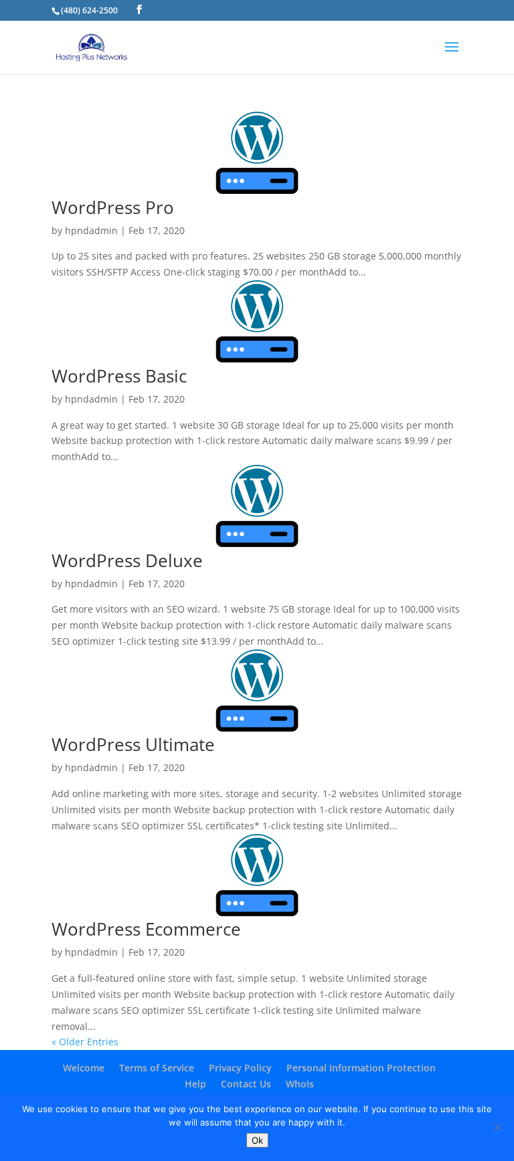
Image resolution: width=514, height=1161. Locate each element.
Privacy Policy (240, 1067)
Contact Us (246, 1083)
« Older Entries (85, 1041)
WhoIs (300, 1083)
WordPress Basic (119, 376)
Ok (257, 1140)
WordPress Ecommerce (146, 929)
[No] (497, 1127)
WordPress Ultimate (133, 744)
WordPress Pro (113, 207)
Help (195, 1083)
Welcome (83, 1067)
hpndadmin (91, 230)
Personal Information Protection (361, 1067)
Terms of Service (156, 1067)
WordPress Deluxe (127, 560)
